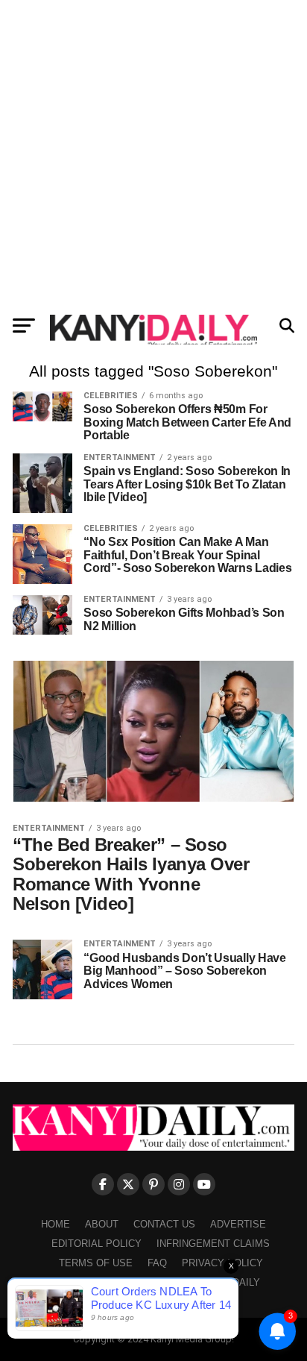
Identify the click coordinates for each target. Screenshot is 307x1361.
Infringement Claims (213, 1243)
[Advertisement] (153, 153)
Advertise (238, 1224)
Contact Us (164, 1224)
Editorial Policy (96, 1243)
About (101, 1224)
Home (55, 1224)
